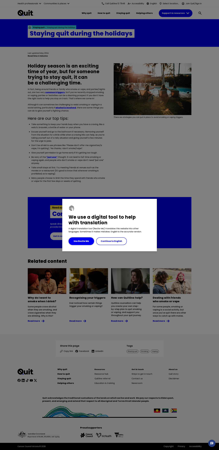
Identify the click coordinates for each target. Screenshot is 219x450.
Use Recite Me (81, 241)
